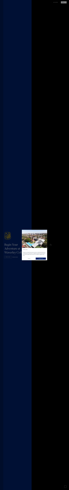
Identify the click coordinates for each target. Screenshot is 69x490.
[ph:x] (46, 228)
